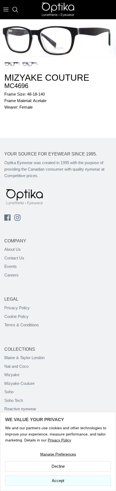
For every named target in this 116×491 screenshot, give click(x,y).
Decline (58, 466)
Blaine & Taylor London (24, 357)
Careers (11, 275)
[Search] (18, 9)
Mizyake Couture (19, 383)
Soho (8, 391)
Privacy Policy (17, 307)
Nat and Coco (16, 366)
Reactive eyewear (20, 409)
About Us (12, 249)
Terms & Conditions (21, 325)
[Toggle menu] (6, 9)
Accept (58, 480)
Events (10, 266)
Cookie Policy (16, 316)
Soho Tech (13, 400)
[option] (58, 38)
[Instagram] (17, 217)
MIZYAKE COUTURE (46, 78)
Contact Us (14, 258)
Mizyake (11, 374)
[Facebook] (7, 217)
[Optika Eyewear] (58, 10)
